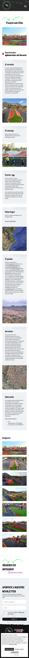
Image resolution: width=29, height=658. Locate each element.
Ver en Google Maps (10, 221)
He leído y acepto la (16, 612)
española (11, 264)
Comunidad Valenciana (12, 265)
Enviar (13, 619)
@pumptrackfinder (17, 572)
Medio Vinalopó (16, 268)
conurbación (10, 289)
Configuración (14, 652)
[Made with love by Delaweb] (14, 654)
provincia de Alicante (11, 267)
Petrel (8, 287)
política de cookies (13, 644)
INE (6, 273)
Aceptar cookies (9, 649)
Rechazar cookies (19, 649)
